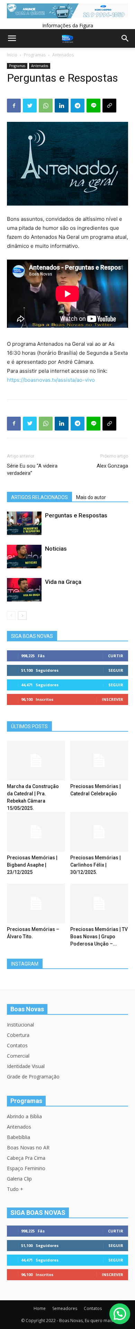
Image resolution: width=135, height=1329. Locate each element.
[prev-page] (11, 615)
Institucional (20, 1024)
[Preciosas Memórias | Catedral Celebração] (99, 760)
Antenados (63, 55)
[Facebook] (14, 105)
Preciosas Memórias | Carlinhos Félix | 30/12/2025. (95, 865)
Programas (35, 55)
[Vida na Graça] (24, 590)
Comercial (18, 1055)
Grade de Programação (33, 1076)
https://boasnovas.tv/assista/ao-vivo (51, 380)
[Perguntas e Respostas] (24, 523)
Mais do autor (91, 497)
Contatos (17, 1045)
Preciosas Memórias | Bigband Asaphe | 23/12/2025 (32, 865)
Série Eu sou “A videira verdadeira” (32, 469)
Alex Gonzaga (112, 466)
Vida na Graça (63, 581)
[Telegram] (77, 105)
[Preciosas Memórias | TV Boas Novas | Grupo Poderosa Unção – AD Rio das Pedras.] (99, 903)
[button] (119, 1313)
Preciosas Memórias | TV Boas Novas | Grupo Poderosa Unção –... (99, 936)
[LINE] (93, 105)
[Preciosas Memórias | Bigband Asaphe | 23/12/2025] (36, 832)
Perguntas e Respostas (76, 515)
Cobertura (18, 1035)
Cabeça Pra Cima (26, 1158)
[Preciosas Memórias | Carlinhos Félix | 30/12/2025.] (99, 832)
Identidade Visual (26, 1066)
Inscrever (112, 699)
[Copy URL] (109, 105)
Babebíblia (18, 1137)
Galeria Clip (19, 1178)
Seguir (115, 670)
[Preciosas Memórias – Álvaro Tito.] (36, 903)
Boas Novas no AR (28, 1147)
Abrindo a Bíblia (24, 1116)
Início (12, 55)
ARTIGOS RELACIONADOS (39, 497)
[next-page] (22, 615)
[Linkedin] (62, 105)
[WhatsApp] (46, 105)
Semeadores (64, 1308)
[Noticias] (24, 557)
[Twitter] (30, 105)
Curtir (115, 655)
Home (40, 1308)
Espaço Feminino (26, 1168)
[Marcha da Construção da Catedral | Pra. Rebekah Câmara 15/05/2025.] (36, 760)
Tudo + (15, 1189)
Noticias (56, 548)
